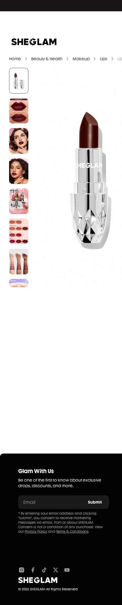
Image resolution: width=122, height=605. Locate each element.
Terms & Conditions (72, 532)
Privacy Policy (36, 532)
